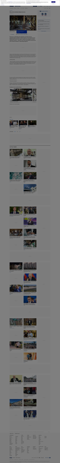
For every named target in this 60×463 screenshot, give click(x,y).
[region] (30, 3)
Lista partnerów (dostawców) (28, 3)
